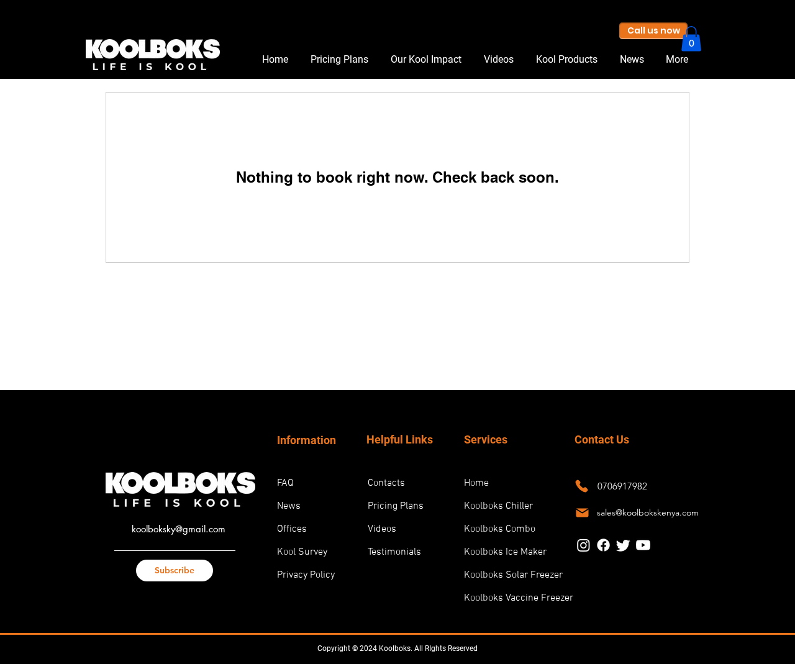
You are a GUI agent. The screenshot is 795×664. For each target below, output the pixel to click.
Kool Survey (302, 552)
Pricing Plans (396, 506)
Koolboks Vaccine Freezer (504, 598)
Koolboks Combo (499, 529)
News (289, 506)
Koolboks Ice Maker (504, 552)
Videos (382, 529)
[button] (691, 39)
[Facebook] (603, 545)
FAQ (285, 483)
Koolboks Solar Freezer (504, 575)
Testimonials (394, 552)
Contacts (386, 483)
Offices (292, 529)
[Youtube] (643, 545)
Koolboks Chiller (498, 506)
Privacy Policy (306, 575)
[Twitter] (623, 545)
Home (476, 483)
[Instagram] (583, 545)
